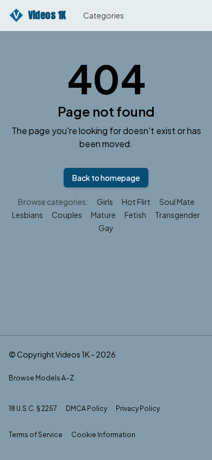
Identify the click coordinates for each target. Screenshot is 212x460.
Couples (67, 215)
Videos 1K (39, 15)
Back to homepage (106, 178)
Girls (105, 202)
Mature (103, 215)
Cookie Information (103, 435)
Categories (103, 15)
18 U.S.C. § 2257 (33, 408)
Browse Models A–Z (41, 378)
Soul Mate (177, 202)
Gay (106, 228)
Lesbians (27, 215)
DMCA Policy (86, 408)
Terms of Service (36, 435)
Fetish (135, 215)
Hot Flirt (136, 202)
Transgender (177, 215)
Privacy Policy (138, 408)
